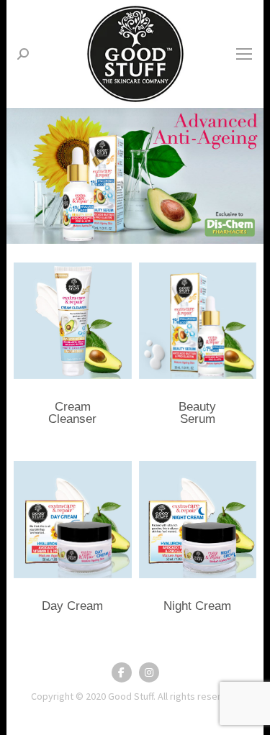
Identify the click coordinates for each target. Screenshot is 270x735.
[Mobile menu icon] (244, 54)
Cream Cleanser (72, 413)
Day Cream (72, 606)
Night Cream (197, 606)
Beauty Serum (197, 413)
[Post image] (72, 320)
